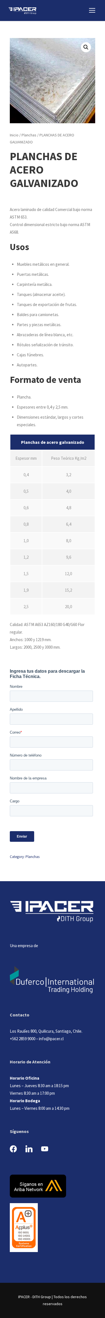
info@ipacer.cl (51, 1038)
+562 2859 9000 (22, 1038)
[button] (86, 47)
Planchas (29, 135)
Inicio (14, 135)
